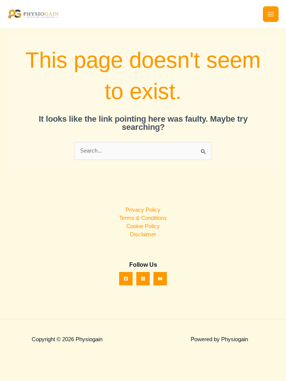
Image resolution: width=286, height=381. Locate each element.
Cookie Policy (143, 226)
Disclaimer (143, 234)
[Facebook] (126, 278)
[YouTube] (160, 278)
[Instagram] (143, 278)
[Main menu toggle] (271, 14)
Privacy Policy (143, 210)
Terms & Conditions (143, 218)
